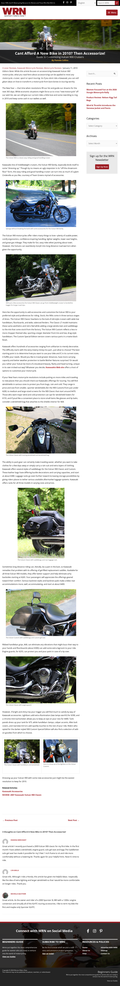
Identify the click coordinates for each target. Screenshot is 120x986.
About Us (86, 950)
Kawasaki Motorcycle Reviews (30, 68)
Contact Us (105, 953)
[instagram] (67, 2)
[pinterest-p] (71, 2)
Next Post (73, 820)
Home (84, 947)
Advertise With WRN (109, 947)
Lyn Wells (15, 870)
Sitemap (104, 950)
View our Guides (8, 957)
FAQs (84, 953)
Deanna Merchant (18, 840)
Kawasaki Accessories (12, 791)
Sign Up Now (102, 167)
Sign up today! (48, 953)
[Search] (117, 3)
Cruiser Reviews (9, 68)
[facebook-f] (64, 2)
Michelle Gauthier (18, 894)
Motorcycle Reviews (52, 68)
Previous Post (10, 820)
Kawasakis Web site (55, 367)
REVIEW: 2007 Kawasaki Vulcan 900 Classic (21, 795)
